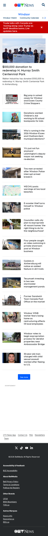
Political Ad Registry (11, 488)
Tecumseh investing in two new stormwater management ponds (34, 282)
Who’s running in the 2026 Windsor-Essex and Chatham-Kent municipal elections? (34, 134)
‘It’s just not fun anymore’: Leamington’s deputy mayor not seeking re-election (34, 153)
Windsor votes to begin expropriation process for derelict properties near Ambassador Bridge (34, 339)
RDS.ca (6, 522)
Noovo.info (7, 516)
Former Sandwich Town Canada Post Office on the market (34, 299)
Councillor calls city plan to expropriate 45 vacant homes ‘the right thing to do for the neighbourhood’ (34, 225)
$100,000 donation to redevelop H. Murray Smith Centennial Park (21, 70)
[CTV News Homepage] (24, 5)
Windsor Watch (10, 18)
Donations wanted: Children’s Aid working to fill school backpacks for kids (34, 117)
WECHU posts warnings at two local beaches (34, 189)
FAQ (31, 435)
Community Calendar (29, 18)
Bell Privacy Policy (10, 481)
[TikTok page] (21, 447)
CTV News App (9, 435)
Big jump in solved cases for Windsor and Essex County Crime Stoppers (33, 99)
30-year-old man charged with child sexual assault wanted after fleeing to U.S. (34, 359)
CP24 (5, 499)
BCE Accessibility (10, 470)
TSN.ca (6, 505)
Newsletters (40, 435)
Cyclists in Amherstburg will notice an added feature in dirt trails (34, 265)
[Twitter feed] (16, 447)
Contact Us (22, 435)
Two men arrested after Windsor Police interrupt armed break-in (34, 173)
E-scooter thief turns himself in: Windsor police (34, 206)
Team (6, 438)
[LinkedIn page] (31, 447)
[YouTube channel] (26, 447)
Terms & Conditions (11, 485)
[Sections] (4, 5)
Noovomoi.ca (8, 519)
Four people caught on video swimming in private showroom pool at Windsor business (34, 246)
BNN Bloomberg (10, 502)
